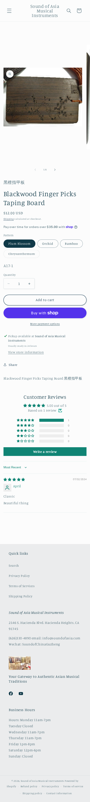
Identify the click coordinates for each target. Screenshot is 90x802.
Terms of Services (22, 586)
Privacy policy (50, 786)
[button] (9, 11)
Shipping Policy (20, 596)
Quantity (9, 274)
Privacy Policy (19, 576)
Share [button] (13, 365)
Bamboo (71, 243)
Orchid (47, 243)
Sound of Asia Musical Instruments (42, 780)
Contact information (59, 793)
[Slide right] (55, 169)
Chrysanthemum (24, 255)
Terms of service (73, 786)
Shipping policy (32, 793)
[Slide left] (35, 169)
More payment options (45, 323)
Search (14, 565)
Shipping (8, 219)
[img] (14, 479)
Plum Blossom (19, 243)
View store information (26, 352)
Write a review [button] (45, 451)
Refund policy (29, 786)
